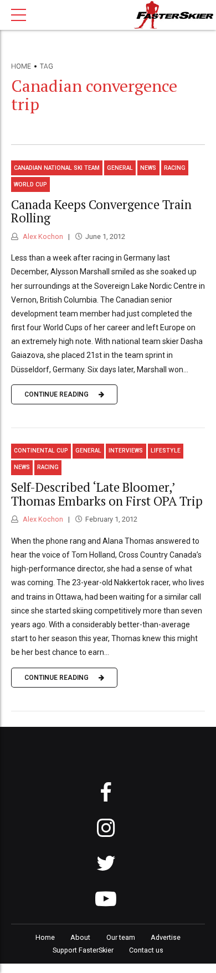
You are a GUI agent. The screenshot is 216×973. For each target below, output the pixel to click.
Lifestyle (166, 451)
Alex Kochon (42, 236)
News (148, 168)
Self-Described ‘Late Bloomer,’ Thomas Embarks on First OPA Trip (107, 494)
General (120, 168)
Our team (120, 937)
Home (21, 66)
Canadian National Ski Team (57, 168)
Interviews (126, 451)
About (80, 937)
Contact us (146, 950)
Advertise (166, 937)
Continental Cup (41, 451)
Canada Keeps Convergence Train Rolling (101, 211)
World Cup (30, 184)
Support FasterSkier (83, 950)
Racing (175, 168)
